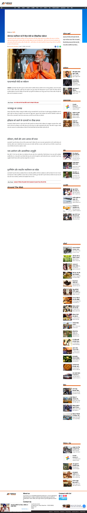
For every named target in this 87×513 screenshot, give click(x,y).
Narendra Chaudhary (13, 46)
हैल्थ (68, 7)
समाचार (23, 7)
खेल (49, 7)
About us (26, 493)
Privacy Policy (68, 511)
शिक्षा (72, 7)
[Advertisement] (43, 19)
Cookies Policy (82, 511)
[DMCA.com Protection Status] (63, 498)
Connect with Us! (65, 493)
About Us (50, 511)
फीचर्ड (19, 7)
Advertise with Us (75, 511)
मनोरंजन (45, 7)
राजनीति (32, 7)
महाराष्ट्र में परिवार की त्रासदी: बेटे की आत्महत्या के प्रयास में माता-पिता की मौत (30, 182)
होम (15, 7)
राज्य (41, 7)
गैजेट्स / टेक (67, 443)
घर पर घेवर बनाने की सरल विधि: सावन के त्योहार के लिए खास (26, 102)
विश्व (37, 7)
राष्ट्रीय (28, 7)
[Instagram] (64, 496)
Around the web (15, 187)
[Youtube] (66, 496)
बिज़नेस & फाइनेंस (56, 7)
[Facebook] (59, 496)
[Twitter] (62, 496)
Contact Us (62, 511)
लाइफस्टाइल (63, 7)
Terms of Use (56, 511)
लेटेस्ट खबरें (66, 34)
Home (8, 32)
